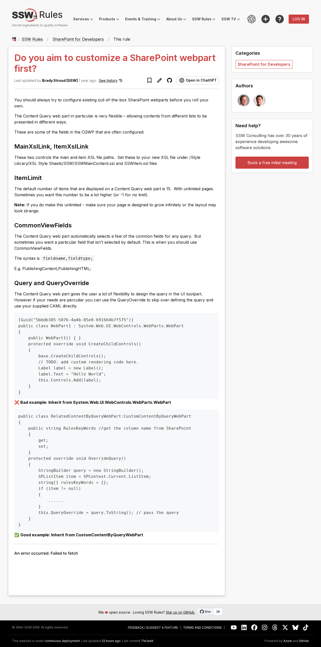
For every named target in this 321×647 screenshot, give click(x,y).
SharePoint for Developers (78, 39)
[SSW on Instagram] (265, 627)
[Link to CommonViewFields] (76, 224)
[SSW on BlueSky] (295, 627)
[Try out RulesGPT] (252, 19)
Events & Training (144, 20)
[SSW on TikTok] (306, 627)
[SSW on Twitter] (285, 627)
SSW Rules (205, 20)
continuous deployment (62, 640)
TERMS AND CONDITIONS (202, 627)
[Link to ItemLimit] (46, 177)
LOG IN (299, 19)
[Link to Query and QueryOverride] (93, 282)
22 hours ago (111, 641)
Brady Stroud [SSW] (60, 80)
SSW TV (232, 20)
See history (108, 80)
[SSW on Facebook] (254, 627)
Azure (287, 640)
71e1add (147, 640)
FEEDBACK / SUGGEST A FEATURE (153, 627)
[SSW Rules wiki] (280, 19)
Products (110, 20)
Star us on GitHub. (180, 612)
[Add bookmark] (149, 80)
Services (84, 20)
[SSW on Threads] (275, 627)
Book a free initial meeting (272, 162)
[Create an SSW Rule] (266, 19)
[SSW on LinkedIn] (244, 627)
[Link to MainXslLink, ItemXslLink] (93, 146)
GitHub (304, 640)
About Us (177, 20)
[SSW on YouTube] (234, 627)
